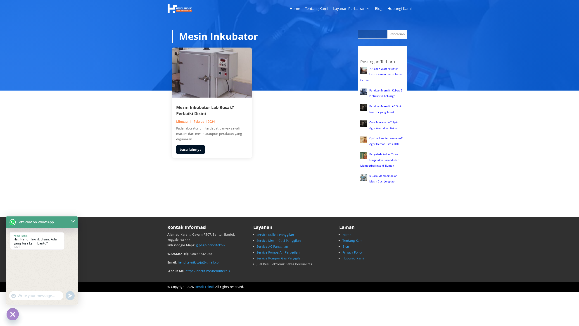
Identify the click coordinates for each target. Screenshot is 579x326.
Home (295, 8)
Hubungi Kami (399, 8)
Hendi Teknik (204, 287)
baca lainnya (191, 149)
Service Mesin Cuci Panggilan (278, 240)
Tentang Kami (316, 8)
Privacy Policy (352, 252)
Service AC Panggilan (272, 246)
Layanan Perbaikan (349, 8)
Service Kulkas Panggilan (275, 235)
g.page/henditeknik (210, 245)
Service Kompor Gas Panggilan (279, 258)
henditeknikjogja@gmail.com (199, 262)
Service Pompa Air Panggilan (278, 252)
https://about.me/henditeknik (207, 271)
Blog (378, 8)
